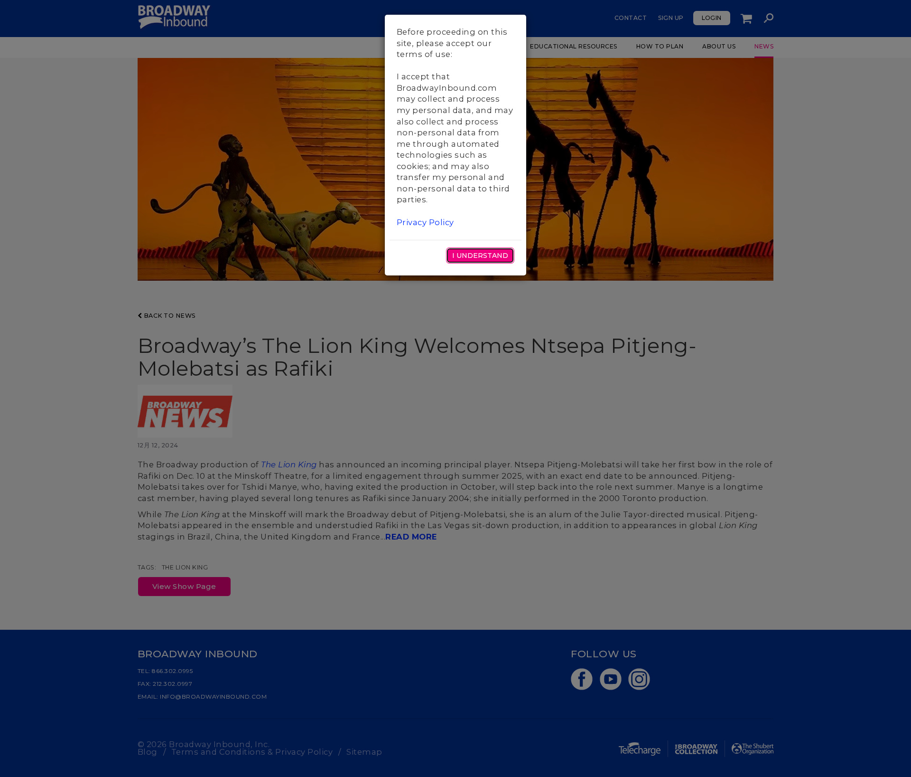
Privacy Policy (425, 222)
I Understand (480, 255)
